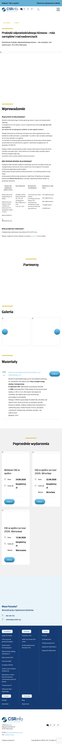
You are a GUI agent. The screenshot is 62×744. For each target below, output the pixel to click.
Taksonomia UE (7, 685)
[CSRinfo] (10, 9)
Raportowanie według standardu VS (8, 653)
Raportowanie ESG (7, 657)
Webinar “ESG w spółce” (10, 3)
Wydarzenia (25, 704)
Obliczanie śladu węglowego (7, 690)
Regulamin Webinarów (49, 650)
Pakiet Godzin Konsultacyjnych (7, 646)
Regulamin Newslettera (49, 647)
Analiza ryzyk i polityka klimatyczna (9, 670)
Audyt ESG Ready (7, 636)
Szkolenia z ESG (26, 636)
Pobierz (54, 374)
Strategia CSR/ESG (7, 665)
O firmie (44, 636)
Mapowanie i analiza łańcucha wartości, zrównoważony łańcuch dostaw (9, 678)
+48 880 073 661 (9, 735)
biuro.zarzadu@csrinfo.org (14, 732)
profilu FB (34, 236)
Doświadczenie (46, 639)
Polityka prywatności (48, 643)
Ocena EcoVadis (6, 661)
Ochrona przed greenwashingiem (7, 640)
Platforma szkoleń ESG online (29, 640)
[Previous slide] (5, 332)
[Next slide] (57, 332)
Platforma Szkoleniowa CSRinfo (48, 3)
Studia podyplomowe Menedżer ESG (28, 646)
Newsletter (5, 704)
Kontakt (4, 700)
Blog (23, 700)
